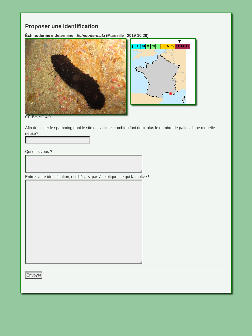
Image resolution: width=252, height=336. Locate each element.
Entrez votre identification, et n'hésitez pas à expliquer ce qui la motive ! (87, 177)
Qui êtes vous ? (38, 152)
